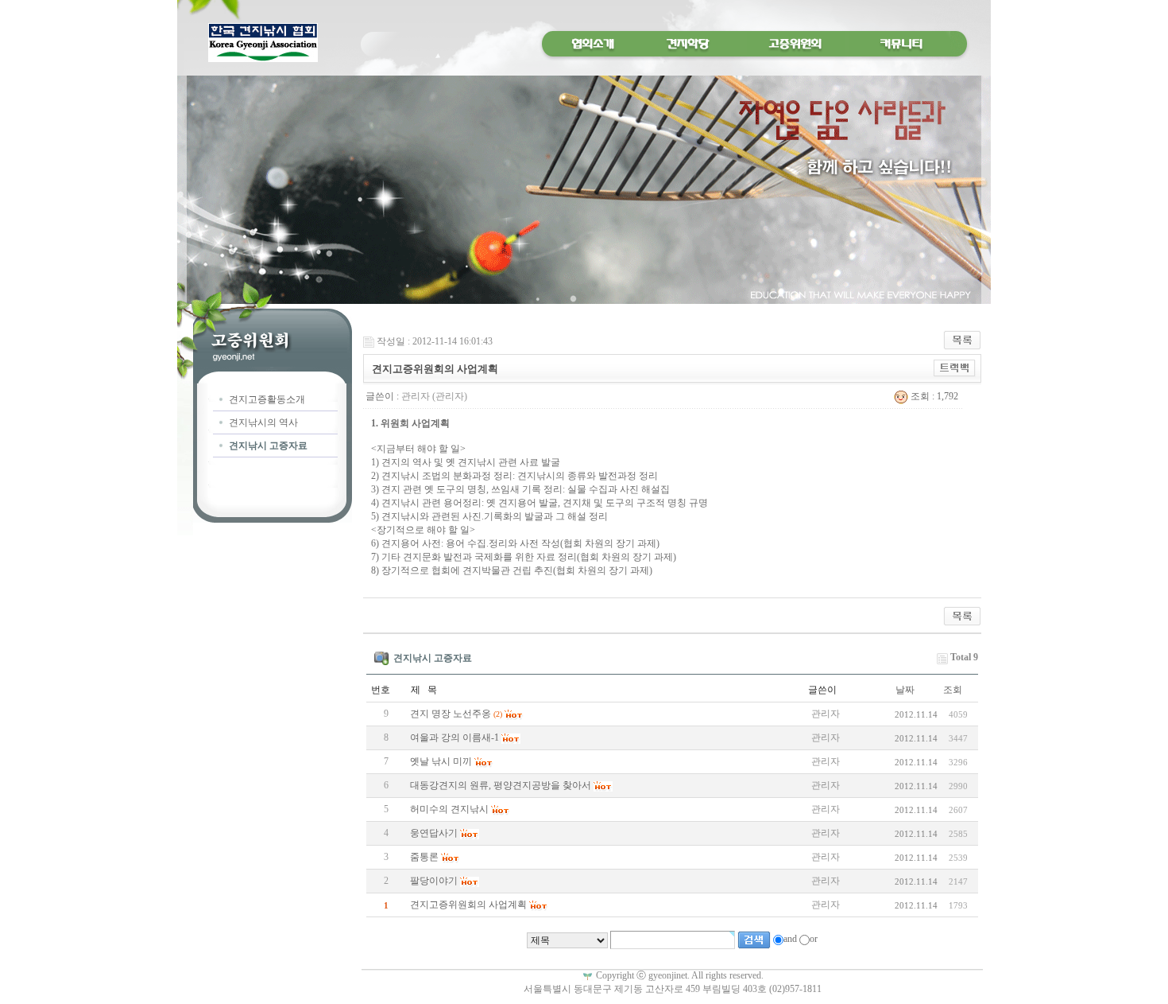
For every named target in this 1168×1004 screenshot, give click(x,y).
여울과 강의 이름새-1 (454, 737)
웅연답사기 (434, 833)
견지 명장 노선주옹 (450, 713)
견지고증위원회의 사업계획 (468, 904)
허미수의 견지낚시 (449, 809)
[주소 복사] (955, 367)
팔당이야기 (434, 880)
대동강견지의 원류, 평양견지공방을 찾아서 (500, 785)
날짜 (905, 689)
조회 (952, 689)
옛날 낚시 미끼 (441, 761)
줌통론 (424, 856)
